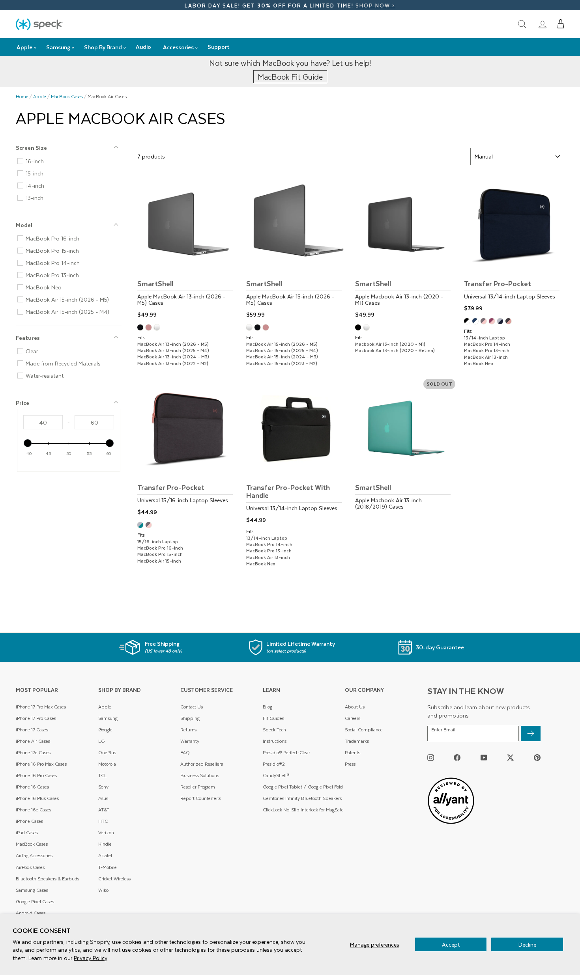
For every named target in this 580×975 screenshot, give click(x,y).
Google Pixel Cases (35, 901)
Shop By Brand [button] (103, 47)
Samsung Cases (32, 890)
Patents (352, 752)
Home (22, 96)
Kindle (105, 844)
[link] (542, 24)
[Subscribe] (531, 734)
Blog (267, 706)
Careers (352, 718)
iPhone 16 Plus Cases (37, 798)
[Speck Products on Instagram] (430, 757)
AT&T (103, 809)
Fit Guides (273, 718)
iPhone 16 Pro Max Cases (41, 764)
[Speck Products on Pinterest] (537, 757)
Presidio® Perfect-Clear (286, 752)
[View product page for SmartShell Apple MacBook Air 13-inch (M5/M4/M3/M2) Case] (187, 247)
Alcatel (105, 855)
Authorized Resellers (201, 764)
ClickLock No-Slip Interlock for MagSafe (303, 809)
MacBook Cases (67, 96)
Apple (39, 96)
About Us (355, 706)
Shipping (190, 718)
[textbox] (43, 422)
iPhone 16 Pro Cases (36, 775)
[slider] (28, 443)
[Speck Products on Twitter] (510, 757)
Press (350, 764)
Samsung (108, 718)
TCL (102, 775)
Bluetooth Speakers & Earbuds (47, 878)
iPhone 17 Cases (32, 729)
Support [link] (219, 46)
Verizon (106, 832)
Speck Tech (274, 729)
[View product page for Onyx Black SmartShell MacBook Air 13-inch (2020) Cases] (359, 328)
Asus (103, 798)
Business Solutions (199, 775)
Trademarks (357, 741)
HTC (103, 821)
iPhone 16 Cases (32, 786)
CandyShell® (276, 775)
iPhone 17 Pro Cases (36, 718)
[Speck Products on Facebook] (457, 757)
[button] (561, 24)
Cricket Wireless (114, 878)
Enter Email (443, 730)
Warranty (189, 741)
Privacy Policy (90, 957)
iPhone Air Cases (33, 741)
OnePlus (107, 752)
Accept (451, 944)
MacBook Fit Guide (290, 76)
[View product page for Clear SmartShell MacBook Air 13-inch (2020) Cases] (367, 328)
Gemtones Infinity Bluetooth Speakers (302, 798)
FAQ (185, 752)
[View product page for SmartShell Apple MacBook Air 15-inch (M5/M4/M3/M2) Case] (296, 247)
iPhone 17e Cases (33, 752)
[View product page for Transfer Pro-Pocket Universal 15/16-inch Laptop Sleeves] (187, 448)
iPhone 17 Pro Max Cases (41, 706)
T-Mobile (107, 867)
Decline (527, 944)
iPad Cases (27, 832)
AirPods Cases (30, 867)
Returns (188, 729)
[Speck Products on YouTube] (484, 757)
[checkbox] (72, 161)
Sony (103, 786)
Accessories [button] (178, 47)
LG (101, 741)
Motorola (107, 764)
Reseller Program (197, 786)
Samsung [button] (58, 47)
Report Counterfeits (200, 798)
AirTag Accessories (34, 855)
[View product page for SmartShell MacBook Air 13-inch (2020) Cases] (405, 247)
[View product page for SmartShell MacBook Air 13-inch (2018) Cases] (405, 451)
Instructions (274, 741)
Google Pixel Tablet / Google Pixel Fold (303, 786)
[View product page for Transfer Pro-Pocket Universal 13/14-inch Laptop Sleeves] (514, 244)
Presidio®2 (274, 764)
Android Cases (30, 913)
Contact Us (191, 706)
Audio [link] (143, 46)
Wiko (103, 890)
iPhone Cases (29, 821)
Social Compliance (364, 729)
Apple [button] (24, 47)
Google (105, 729)
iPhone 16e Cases (33, 809)
